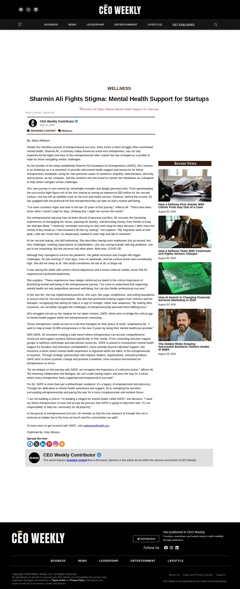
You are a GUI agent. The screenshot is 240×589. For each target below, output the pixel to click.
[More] (62, 444)
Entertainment (125, 24)
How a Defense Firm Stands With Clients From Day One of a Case (181, 206)
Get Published (184, 24)
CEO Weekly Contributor (57, 121)
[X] (36, 444)
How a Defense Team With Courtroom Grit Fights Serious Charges (184, 252)
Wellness (119, 88)
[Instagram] (28, 10)
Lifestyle (155, 24)
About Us (174, 574)
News (72, 24)
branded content (77, 460)
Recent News (185, 163)
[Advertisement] (120, 54)
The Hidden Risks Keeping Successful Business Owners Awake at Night (183, 346)
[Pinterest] (49, 444)
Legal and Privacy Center (198, 574)
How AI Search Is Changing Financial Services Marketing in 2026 (184, 299)
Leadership (95, 24)
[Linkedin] (36, 10)
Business (51, 24)
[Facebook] (21, 10)
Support (221, 574)
